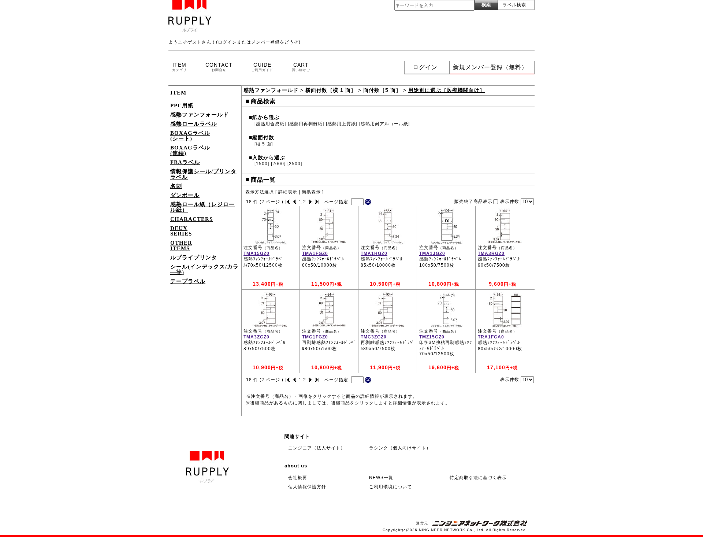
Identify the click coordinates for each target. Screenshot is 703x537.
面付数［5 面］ (382, 90)
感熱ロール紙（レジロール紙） (202, 207)
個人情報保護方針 (307, 486)
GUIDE (262, 67)
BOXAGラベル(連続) (190, 150)
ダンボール (185, 195)
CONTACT (219, 67)
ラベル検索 (514, 4)
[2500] (294, 163)
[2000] (278, 163)
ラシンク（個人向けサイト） (400, 448)
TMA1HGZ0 (374, 253)
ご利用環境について (390, 486)
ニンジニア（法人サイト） (316, 448)
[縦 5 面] (263, 144)
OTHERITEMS (181, 245)
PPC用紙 (182, 105)
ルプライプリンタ (193, 257)
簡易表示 (311, 192)
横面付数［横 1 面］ (330, 90)
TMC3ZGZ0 (374, 337)
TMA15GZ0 (256, 253)
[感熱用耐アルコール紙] (384, 123)
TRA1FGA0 (491, 337)
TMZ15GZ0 (432, 337)
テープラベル (187, 281)
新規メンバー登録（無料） (490, 67)
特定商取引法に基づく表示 (478, 477)
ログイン (425, 67)
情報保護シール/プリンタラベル (203, 174)
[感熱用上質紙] (341, 123)
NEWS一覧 (381, 477)
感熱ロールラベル (193, 124)
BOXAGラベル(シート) (190, 135)
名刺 (176, 186)
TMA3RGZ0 (491, 253)
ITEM (179, 67)
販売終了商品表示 (473, 201)
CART (301, 67)
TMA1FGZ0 (315, 253)
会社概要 (297, 477)
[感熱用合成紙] (270, 123)
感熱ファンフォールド (199, 115)
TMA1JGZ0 (432, 253)
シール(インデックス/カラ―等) (204, 269)
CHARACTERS (191, 219)
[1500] (261, 163)
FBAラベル (185, 162)
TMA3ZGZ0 (256, 337)
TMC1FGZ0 (315, 337)
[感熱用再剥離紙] (306, 123)
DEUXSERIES (181, 231)
